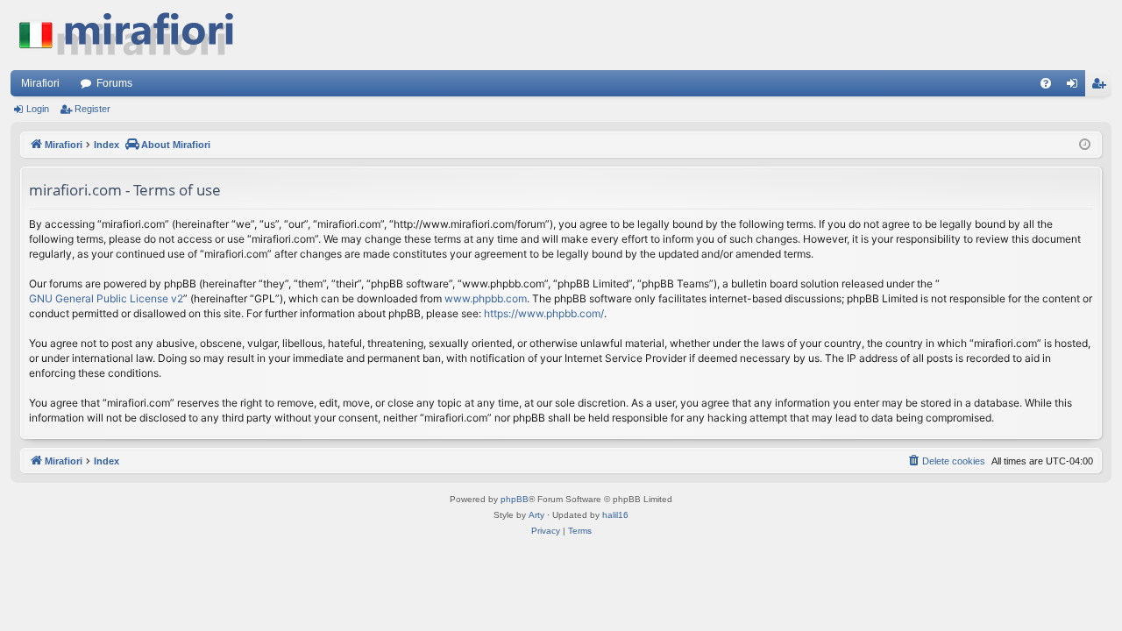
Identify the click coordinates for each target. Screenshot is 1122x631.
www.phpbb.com (485, 298)
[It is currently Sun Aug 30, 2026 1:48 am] (1084, 145)
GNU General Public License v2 (106, 298)
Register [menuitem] (1101, 86)
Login (37, 108)
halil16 (615, 515)
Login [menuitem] (1075, 86)
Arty (536, 515)
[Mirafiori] (135, 35)
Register (92, 108)
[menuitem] (1046, 83)
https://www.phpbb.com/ (544, 313)
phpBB (515, 499)
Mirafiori (40, 83)
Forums (114, 83)
